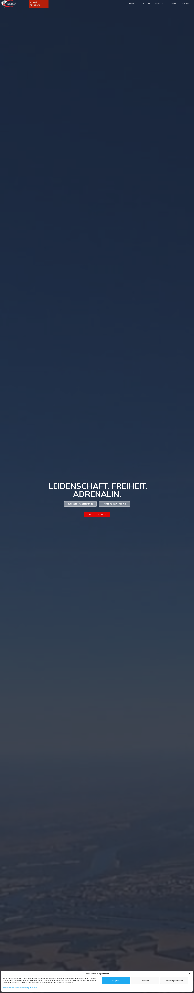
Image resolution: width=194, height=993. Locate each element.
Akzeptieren (116, 981)
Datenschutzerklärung (22, 988)
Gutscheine (145, 4)
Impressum (33, 988)
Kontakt (185, 4)
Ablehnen (145, 981)
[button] (189, 974)
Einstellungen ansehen (174, 981)
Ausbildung (159, 4)
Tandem (131, 4)
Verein (173, 4)
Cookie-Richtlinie (8, 988)
